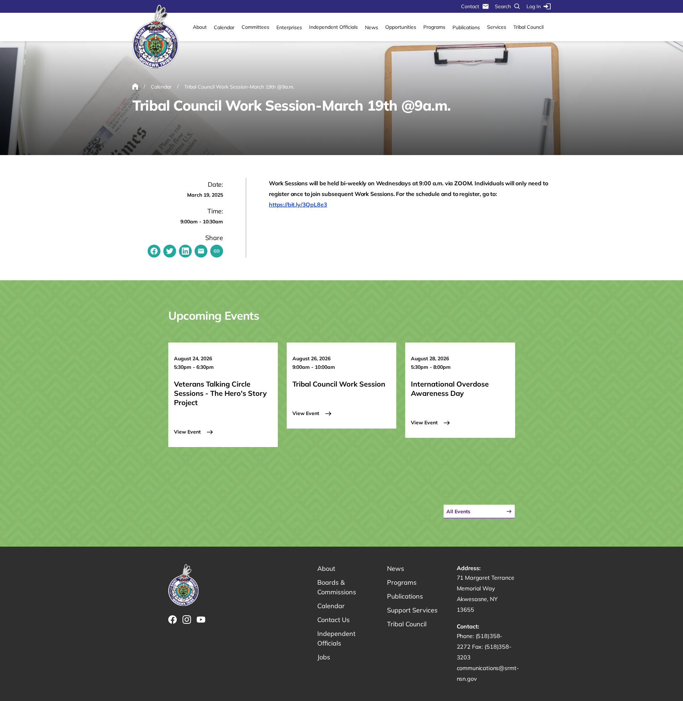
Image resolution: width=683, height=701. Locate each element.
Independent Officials (333, 27)
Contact (470, 6)
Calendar (224, 27)
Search (503, 6)
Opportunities (400, 27)
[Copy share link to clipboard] (216, 251)
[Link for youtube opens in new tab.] (201, 619)
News (371, 27)
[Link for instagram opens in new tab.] (186, 619)
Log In (533, 6)
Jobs (323, 657)
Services (496, 27)
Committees (255, 27)
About (200, 27)
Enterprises (289, 27)
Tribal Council (528, 27)
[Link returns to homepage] (155, 37)
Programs (434, 27)
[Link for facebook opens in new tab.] (172, 619)
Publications (466, 27)
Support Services (412, 610)
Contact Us (333, 620)
